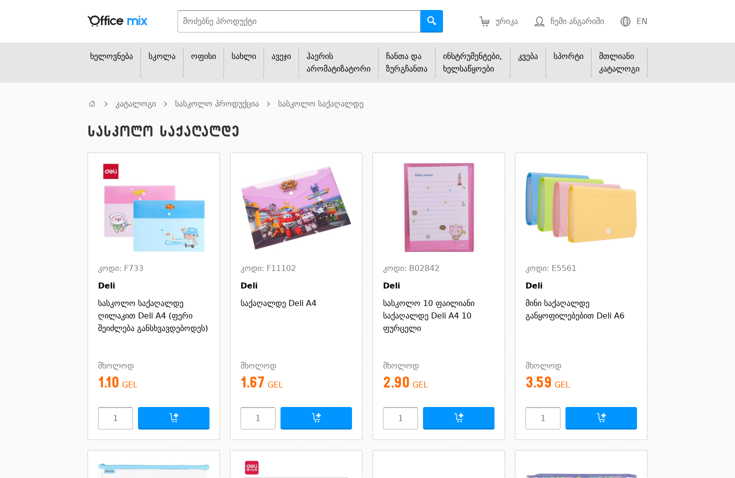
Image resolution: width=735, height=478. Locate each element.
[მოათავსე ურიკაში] (174, 418)
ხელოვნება (111, 56)
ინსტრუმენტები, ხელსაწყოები (472, 63)
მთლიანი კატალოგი (619, 63)
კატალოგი (136, 103)
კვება (528, 56)
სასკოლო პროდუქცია (217, 103)
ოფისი (203, 56)
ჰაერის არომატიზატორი (338, 63)
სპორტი (569, 56)
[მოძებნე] (431, 21)
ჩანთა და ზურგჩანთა (407, 63)
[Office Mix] (118, 21)
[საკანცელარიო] (92, 104)
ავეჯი (281, 56)
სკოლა (162, 56)
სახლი (244, 56)
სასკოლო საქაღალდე (321, 103)
